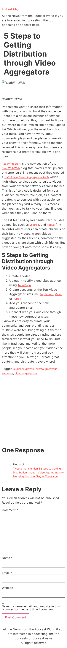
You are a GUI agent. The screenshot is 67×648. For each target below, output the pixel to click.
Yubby (17, 298)
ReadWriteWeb (11, 168)
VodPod (34, 224)
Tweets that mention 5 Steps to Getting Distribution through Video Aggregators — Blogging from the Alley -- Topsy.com (38, 472)
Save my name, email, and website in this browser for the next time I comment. (31, 608)
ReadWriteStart (11, 163)
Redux (51, 224)
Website (7, 587)
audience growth (23, 368)
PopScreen (46, 294)
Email (7, 572)
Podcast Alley (10, 9)
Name (7, 557)
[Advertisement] (33, 411)
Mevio (58, 294)
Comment (10, 509)
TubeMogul (24, 285)
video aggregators (26, 373)
